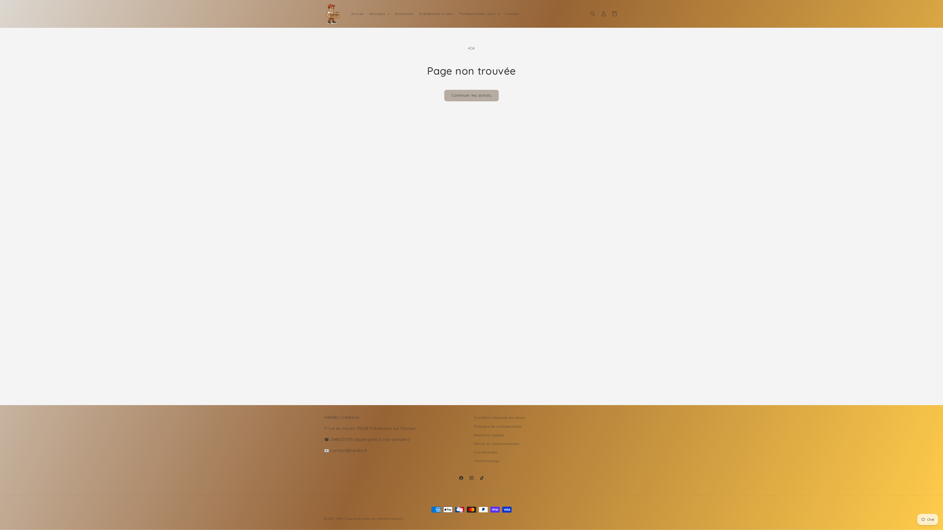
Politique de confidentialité (497, 426)
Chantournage (486, 461)
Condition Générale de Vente (499, 417)
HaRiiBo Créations (390, 518)
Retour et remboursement (496, 443)
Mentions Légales (489, 435)
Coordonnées (486, 452)
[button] (379, 14)
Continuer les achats (471, 95)
